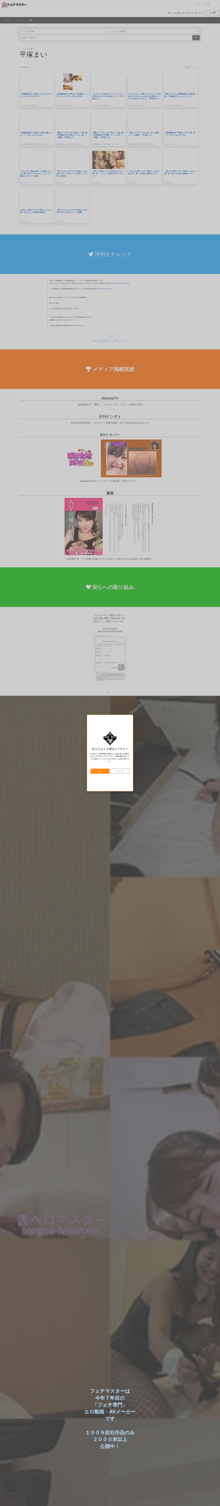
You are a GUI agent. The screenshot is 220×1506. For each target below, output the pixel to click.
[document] (110, 753)
